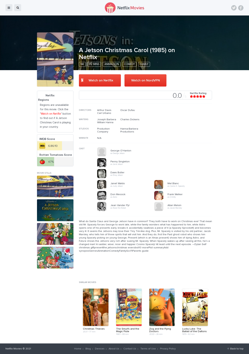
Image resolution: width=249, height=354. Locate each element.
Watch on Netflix (101, 80)
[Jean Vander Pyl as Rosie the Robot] (126, 210)
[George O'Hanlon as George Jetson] (126, 155)
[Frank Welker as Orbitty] (184, 199)
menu (8, 7)
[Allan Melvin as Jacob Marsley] (184, 210)
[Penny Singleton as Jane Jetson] (126, 166)
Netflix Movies (13, 348)
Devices (99, 348)
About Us (114, 348)
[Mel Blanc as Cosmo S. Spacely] (184, 188)
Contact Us (129, 348)
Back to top (237, 348)
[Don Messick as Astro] (126, 199)
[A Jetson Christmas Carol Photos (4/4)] (55, 258)
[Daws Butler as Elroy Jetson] (126, 177)
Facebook (241, 8)
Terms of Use (148, 348)
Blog (88, 348)
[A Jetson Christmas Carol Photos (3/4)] (55, 234)
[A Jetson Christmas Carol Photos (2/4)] (55, 210)
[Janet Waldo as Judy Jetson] (126, 188)
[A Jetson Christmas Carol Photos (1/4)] (55, 186)
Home (77, 348)
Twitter (234, 8)
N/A (99, 138)
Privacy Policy (168, 348)
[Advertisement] (184, 132)
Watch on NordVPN (145, 80)
